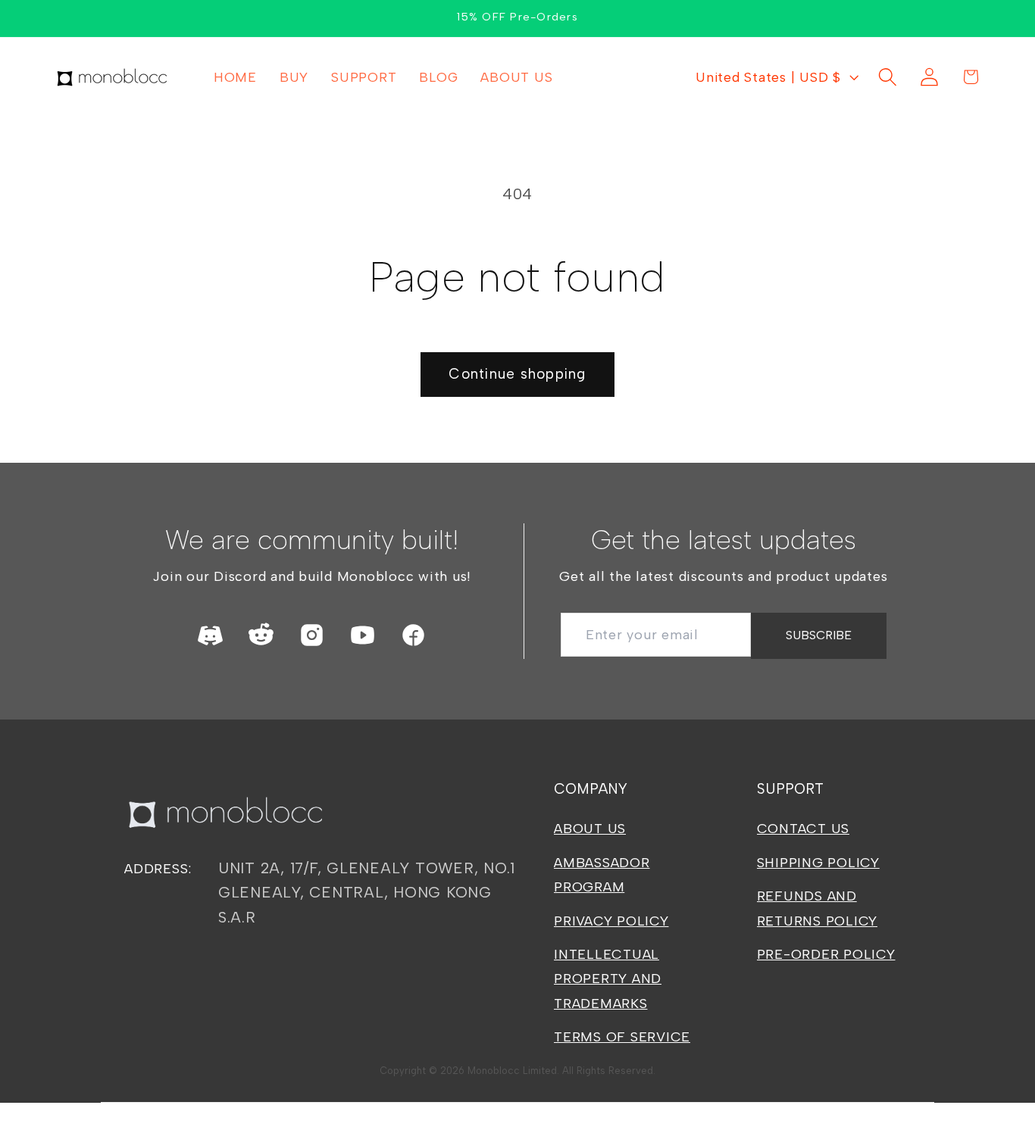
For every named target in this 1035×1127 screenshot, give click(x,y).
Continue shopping (517, 373)
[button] (887, 77)
